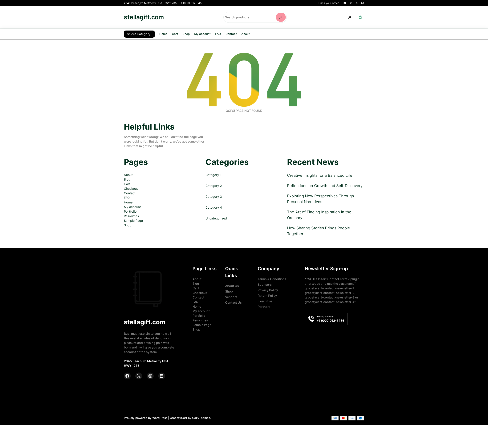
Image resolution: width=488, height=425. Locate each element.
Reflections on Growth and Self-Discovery (325, 185)
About (128, 175)
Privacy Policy (268, 290)
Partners (264, 307)
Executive (265, 301)
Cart (127, 184)
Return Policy (267, 296)
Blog (127, 179)
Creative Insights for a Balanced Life (319, 175)
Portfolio (130, 211)
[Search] (281, 17)
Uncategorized (216, 218)
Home (163, 34)
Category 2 (213, 186)
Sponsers (265, 284)
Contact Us (233, 302)
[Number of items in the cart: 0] (360, 17)
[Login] (350, 17)
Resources (131, 216)
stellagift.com (144, 17)
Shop (127, 225)
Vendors (231, 297)
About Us (232, 286)
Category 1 (213, 175)
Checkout (131, 188)
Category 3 (213, 196)
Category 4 (213, 207)
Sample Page (133, 221)
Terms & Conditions (272, 279)
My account (132, 207)
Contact (130, 193)
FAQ (127, 198)
